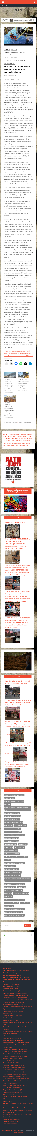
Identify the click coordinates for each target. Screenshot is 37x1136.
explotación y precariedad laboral (15, 857)
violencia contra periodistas (14, 915)
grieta (5, 75)
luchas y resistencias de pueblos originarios (17, 880)
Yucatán (5, 1112)
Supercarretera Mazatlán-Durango (13, 1004)
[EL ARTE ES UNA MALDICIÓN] (12, 530)
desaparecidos (10, 844)
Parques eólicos (7, 1047)
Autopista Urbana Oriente (10, 988)
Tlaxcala (26, 1108)
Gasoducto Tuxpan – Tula (10, 1020)
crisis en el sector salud (12, 832)
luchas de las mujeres (12, 875)
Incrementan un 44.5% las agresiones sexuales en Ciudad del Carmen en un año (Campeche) (18, 444)
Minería (5, 1036)
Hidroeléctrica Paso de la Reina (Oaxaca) (15, 1074)
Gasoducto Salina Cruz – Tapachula (13, 1018)
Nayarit (10, 1042)
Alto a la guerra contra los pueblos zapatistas (16, 970)
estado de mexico (11, 850)
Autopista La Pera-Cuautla (11, 984)
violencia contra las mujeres (14, 909)
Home (5, 1031)
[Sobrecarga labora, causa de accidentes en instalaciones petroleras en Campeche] (23, 375)
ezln (7, 860)
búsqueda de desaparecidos (14, 801)
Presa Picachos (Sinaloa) (10, 1083)
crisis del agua (20, 825)
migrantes (19, 884)
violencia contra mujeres (13, 912)
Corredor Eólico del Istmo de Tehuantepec (15, 1049)
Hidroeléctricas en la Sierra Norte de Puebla (16, 1078)
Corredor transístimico (10, 1123)
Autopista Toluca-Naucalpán (11, 986)
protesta (8, 896)
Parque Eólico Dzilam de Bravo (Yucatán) (15, 1051)
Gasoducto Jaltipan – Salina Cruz (12, 1015)
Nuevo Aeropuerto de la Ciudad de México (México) (18, 1000)
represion (25, 903)
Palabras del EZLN (20, 1045)
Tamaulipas (20, 1108)
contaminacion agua (11, 819)
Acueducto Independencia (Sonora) (13, 1065)
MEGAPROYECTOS (19, 1031)
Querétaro (10, 1092)
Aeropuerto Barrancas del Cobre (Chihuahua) (16, 977)
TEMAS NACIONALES (9, 63)
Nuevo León (6, 1045)
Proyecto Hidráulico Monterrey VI (13, 1087)
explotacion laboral (11, 853)
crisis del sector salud (12, 829)
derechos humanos (11, 838)
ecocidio (8, 847)
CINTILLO (14, 49)
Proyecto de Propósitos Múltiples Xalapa (15, 1056)
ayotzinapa (9, 798)
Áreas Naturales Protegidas (11, 973)
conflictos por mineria (12, 816)
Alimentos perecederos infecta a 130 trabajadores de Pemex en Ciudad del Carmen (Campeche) (9, 408)
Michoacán (28, 1031)
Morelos (5, 1042)
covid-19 (8, 825)
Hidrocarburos (7, 1013)
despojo (23, 844)
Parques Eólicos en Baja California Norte (15, 1054)
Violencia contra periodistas (23, 1110)
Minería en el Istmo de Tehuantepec (13, 1040)
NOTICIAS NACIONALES (10, 58)
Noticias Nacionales (25, 1042)
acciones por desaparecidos (14, 795)
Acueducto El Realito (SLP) (11, 1063)
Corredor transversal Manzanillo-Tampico (15, 995)
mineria (22, 887)
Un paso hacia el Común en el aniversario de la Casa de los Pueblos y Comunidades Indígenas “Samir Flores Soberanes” (18, 702)
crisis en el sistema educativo (14, 835)
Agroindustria (7, 968)
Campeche (7, 49)
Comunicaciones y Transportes (12, 975)
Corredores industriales (16, 1006)
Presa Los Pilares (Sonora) (24, 1081)
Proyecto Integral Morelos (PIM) (12, 1058)
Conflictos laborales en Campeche (15, 52)
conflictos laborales (11, 813)
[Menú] (3, 2)
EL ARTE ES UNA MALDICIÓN (15, 522)
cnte (7, 804)
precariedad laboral (21, 893)
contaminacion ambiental (13, 822)
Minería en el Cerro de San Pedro (12, 1038)
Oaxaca (12, 1045)
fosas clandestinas (11, 869)
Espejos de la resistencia (10, 1009)
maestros (8, 884)
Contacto (6, 1006)
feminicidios (9, 866)
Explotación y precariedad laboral (15, 55)
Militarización (13, 1033)
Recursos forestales (9, 1094)
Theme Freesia (18, 1132)
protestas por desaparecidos (14, 900)
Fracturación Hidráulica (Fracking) (13, 1011)
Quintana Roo (18, 1092)
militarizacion (10, 887)
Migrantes (6, 1033)
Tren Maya (6, 1110)
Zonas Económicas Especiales (11, 1119)
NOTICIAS (16, 1042)
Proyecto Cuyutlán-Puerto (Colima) (13, 1002)
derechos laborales (11, 841)
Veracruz (12, 1110)
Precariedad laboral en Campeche (14, 60)
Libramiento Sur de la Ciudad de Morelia (15, 997)
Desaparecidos (27, 1006)
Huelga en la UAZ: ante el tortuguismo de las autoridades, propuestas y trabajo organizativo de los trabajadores (18, 764)
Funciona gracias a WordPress (11, 1130)
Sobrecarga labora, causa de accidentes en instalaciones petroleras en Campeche (23, 383)
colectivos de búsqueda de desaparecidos (16, 809)
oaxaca (8, 893)
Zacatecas (11, 1112)
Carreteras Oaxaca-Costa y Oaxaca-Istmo (15, 991)
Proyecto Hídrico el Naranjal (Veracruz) (14, 1090)
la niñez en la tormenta (12, 872)
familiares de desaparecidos (14, 863)
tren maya (8, 906)
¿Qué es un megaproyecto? (11, 1121)
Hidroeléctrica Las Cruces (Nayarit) (13, 1072)
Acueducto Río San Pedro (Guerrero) (14, 1067)
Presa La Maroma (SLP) (10, 1081)
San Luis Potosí (7, 1101)
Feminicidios (21, 1009)
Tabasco (14, 1108)
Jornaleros (10, 1031)
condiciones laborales (10, 422)
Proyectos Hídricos (8, 1060)
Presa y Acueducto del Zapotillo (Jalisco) (15, 1085)
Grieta (18, 10)
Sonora (10, 1108)
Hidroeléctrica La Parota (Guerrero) (13, 1069)
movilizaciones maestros (13, 890)
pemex (20, 422)
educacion (19, 847)
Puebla (5, 1092)
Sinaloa (5, 1108)
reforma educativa (11, 903)
